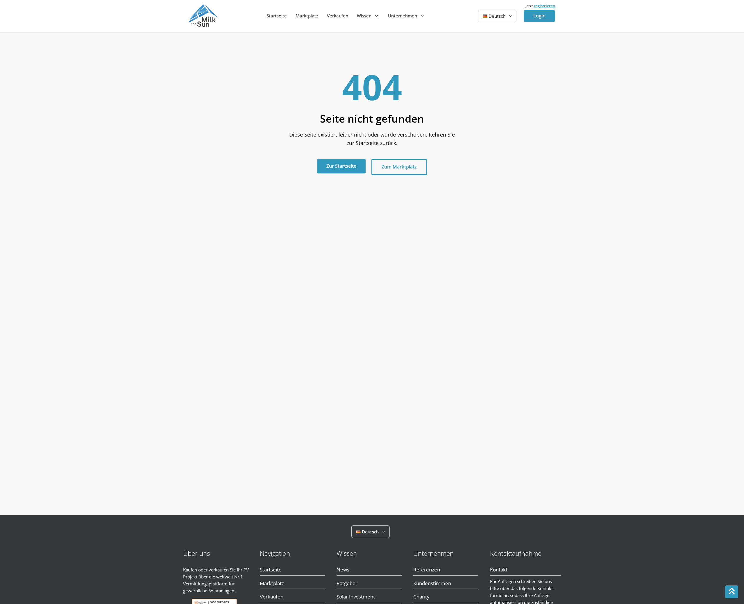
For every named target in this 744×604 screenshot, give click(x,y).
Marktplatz (307, 16)
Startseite (277, 16)
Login (539, 15)
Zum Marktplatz (399, 167)
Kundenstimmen (432, 583)
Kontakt (498, 569)
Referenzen (426, 569)
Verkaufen (337, 16)
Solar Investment (356, 596)
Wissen (364, 16)
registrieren (544, 5)
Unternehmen (402, 16)
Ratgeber (347, 583)
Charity (421, 596)
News (343, 569)
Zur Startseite (341, 166)
